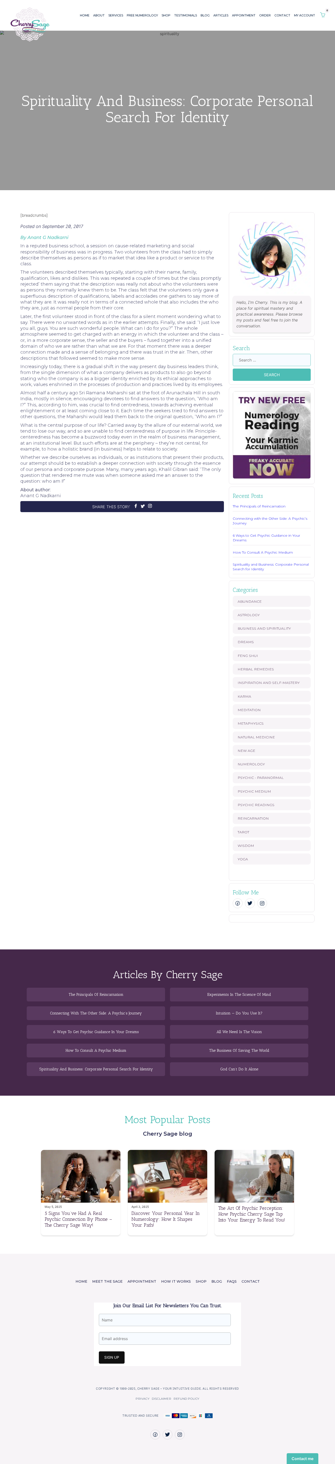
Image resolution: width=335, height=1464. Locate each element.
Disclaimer (161, 1398)
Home (85, 15)
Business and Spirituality (264, 628)
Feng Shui (248, 655)
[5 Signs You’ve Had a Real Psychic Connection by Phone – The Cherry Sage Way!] (80, 1201)
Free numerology (142, 15)
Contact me (302, 1458)
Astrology (249, 615)
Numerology (251, 764)
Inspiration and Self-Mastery (269, 682)
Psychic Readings (256, 805)
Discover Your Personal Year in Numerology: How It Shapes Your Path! (165, 1219)
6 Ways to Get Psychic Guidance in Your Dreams (96, 1032)
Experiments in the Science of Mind (239, 995)
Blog (205, 15)
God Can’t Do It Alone (239, 1069)
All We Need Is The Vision (239, 1032)
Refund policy (186, 1398)
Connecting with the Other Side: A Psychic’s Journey (96, 1013)
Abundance (250, 601)
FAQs (232, 1281)
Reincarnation (253, 818)
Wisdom (246, 845)
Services (115, 15)
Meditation (249, 710)
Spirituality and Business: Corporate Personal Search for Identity (96, 1069)
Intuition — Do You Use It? (239, 1013)
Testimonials (185, 15)
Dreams (246, 642)
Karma (244, 696)
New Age (246, 750)
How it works (176, 1281)
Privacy (142, 1398)
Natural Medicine (256, 737)
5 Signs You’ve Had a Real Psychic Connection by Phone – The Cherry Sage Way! (78, 1219)
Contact (282, 15)
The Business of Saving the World (239, 1050)
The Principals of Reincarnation (259, 506)
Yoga (243, 859)
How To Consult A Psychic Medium (263, 552)
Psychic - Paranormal (261, 777)
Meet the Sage (107, 1281)
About (99, 15)
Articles (220, 15)
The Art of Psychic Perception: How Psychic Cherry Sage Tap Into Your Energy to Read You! (251, 1214)
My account (304, 15)
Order (265, 15)
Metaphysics (251, 723)
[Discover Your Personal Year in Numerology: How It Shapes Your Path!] (167, 1201)
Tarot (243, 832)
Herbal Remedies (256, 669)
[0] (322, 15)
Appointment (244, 15)
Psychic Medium (254, 791)
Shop (166, 15)
